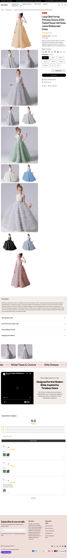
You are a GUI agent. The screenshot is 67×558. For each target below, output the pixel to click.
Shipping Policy (49, 533)
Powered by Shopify (14, 549)
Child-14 (46, 65)
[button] (47, 33)
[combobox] (64, 436)
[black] (58, 52)
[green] (46, 52)
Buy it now (54, 75)
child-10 (53, 61)
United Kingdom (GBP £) (8, 546)
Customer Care (48, 526)
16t (57, 65)
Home (2, 9)
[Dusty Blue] (61, 52)
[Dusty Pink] (64, 52)
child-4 (53, 57)
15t (52, 65)
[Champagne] (43, 52)
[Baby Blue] (52, 52)
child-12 (61, 61)
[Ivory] (49, 52)
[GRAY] (55, 52)
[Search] (59, 5)
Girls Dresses (9, 9)
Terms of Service (49, 528)
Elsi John (4, 5)
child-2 (45, 57)
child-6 (60, 57)
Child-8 (45, 61)
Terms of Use (18, 533)
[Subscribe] (25, 530)
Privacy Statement (49, 531)
